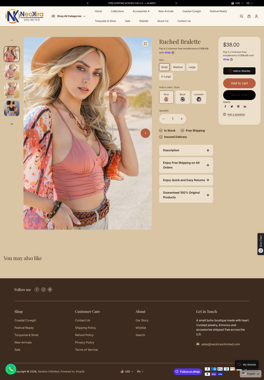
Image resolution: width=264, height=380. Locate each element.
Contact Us (184, 21)
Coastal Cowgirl (191, 11)
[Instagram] (43, 289)
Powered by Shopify (73, 371)
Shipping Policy (85, 328)
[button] (250, 373)
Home (98, 11)
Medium (178, 67)
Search (140, 335)
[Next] (176, 3)
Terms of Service (86, 349)
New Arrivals (165, 11)
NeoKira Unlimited (48, 371)
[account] (256, 16)
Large (192, 67)
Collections (117, 11)
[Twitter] (232, 106)
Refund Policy (84, 335)
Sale (127, 21)
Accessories (140, 11)
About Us (162, 21)
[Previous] (88, 3)
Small (164, 67)
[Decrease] (163, 119)
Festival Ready (218, 11)
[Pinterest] (238, 106)
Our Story (142, 320)
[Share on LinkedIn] (245, 106)
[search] (242, 16)
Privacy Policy (84, 342)
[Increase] (181, 119)
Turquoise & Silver (105, 21)
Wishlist (143, 21)
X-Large (166, 76)
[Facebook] (225, 106)
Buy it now (239, 95)
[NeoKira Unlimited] (24, 16)
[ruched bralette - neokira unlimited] (145, 44)
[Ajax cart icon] (249, 16)
